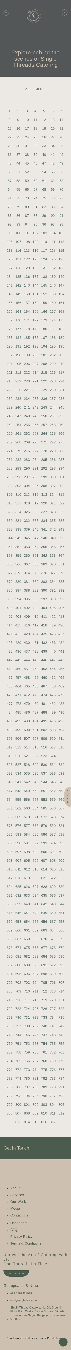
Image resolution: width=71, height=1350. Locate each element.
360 (27, 555)
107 (18, 242)
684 (44, 956)
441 (61, 651)
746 (35, 1035)
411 (44, 616)
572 (44, 817)
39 (36, 155)
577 (27, 826)
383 (44, 582)
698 (44, 974)
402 (27, 608)
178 (27, 329)
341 (44, 529)
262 (27, 433)
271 (44, 442)
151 (35, 294)
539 (61, 773)
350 (61, 538)
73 (27, 198)
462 (61, 677)
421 (10, 634)
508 (35, 738)
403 (35, 608)
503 (53, 730)
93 (18, 224)
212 (18, 372)
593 (44, 843)
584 (27, 834)
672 (61, 939)
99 (10, 233)
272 (53, 442)
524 (53, 756)
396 (35, 599)
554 (10, 799)
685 (53, 956)
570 (27, 817)
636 (53, 895)
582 (10, 834)
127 (10, 268)
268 (18, 442)
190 (10, 346)
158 (35, 303)
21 (61, 128)
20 (53, 128)
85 (10, 216)
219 (18, 381)
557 (35, 799)
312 (35, 494)
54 (44, 172)
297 (27, 477)
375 (35, 573)
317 (18, 503)
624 (10, 887)
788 (35, 1087)
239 (10, 407)
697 (35, 974)
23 (18, 137)
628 (44, 887)
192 (27, 346)
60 (36, 181)
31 (27, 146)
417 (35, 625)
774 (35, 1070)
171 (27, 320)
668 (27, 939)
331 (18, 521)
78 (10, 207)
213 (27, 372)
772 (18, 1070)
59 (27, 181)
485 (18, 712)
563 (27, 808)
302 (10, 486)
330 (10, 521)
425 (44, 634)
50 (10, 172)
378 (61, 573)
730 (18, 1017)
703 (27, 982)
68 (44, 189)
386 (10, 590)
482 (53, 704)
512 (10, 747)
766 (27, 1061)
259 (61, 425)
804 (53, 1104)
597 (18, 852)
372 (10, 573)
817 (53, 1122)
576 (18, 826)
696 (27, 974)
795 (35, 1096)
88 (36, 216)
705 (44, 982)
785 (10, 1087)
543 (35, 782)
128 (18, 268)
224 (61, 381)
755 (53, 1043)
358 (10, 555)
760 (35, 1052)
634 (35, 895)
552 (53, 791)
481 (44, 704)
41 (53, 155)
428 (10, 643)
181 (53, 329)
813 (18, 1122)
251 (53, 416)
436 (18, 651)
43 (10, 163)
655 (35, 921)
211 (9, 372)
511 (61, 738)
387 (18, 590)
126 (61, 259)
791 (61, 1087)
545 (53, 782)
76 (53, 198)
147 (61, 285)
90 (53, 216)
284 (35, 460)
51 (18, 172)
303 (18, 486)
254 (18, 425)
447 (53, 660)
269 (27, 442)
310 (18, 494)
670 (44, 939)
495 (44, 721)
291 (35, 468)
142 (18, 285)
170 (18, 320)
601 (53, 852)
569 (18, 817)
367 (27, 564)
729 (10, 1017)
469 (61, 686)
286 (53, 460)
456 (10, 677)
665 (61, 930)
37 (18, 155)
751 (18, 1043)
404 (44, 608)
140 (61, 277)
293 (53, 468)
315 (61, 494)
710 (27, 991)
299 (44, 477)
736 (10, 1026)
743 (10, 1035)
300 (53, 477)
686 (61, 956)
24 (27, 137)
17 (27, 128)
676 (35, 948)
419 (53, 625)
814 (27, 1122)
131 (44, 268)
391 (53, 590)
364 (61, 555)
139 (53, 277)
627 (35, 887)
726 (44, 1009)
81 (36, 207)
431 (35, 643)
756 (61, 1043)
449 (10, 669)
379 (10, 582)
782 (44, 1078)
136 (27, 277)
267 (10, 442)
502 (44, 730)
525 (61, 756)
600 (44, 852)
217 (61, 372)
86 (18, 216)
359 (18, 555)
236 (44, 399)
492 (18, 721)
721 (61, 1000)
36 (10, 155)
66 (27, 189)
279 (53, 451)
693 (61, 965)
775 (44, 1070)
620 (35, 878)
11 (35, 120)
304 (27, 486)
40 (44, 155)
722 (10, 1009)
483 (61, 704)
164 (27, 311)
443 (18, 660)
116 (35, 250)
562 (18, 808)
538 (53, 773)
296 (18, 477)
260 (10, 433)
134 (10, 277)
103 (44, 233)
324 (18, 512)
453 (44, 669)
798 (61, 1096)
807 (18, 1113)
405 (53, 608)
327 (44, 512)
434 (61, 643)
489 (53, 712)
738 (27, 1026)
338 (18, 529)
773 (27, 1070)
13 (53, 120)
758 (18, 1052)
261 (18, 433)
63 (61, 181)
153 (53, 294)
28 (61, 137)
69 (53, 189)
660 (18, 930)
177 (18, 329)
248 (27, 416)
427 (61, 634)
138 (44, 277)
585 (35, 834)
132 (53, 268)
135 (18, 277)
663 (44, 930)
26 (44, 137)
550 (35, 791)
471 (18, 695)
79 (18, 207)
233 (18, 399)
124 (44, 259)
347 (35, 538)
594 (53, 843)
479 (27, 704)
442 (10, 660)
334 (44, 521)
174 (53, 320)
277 (35, 451)
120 (10, 259)
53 (36, 172)
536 (35, 773)
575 (10, 826)
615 (53, 869)
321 (53, 503)
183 (10, 338)
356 (53, 547)
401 (18, 608)
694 (10, 974)
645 (10, 913)
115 (27, 250)
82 (44, 207)
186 (35, 338)
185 (27, 338)
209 (53, 364)
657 (53, 921)
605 (27, 860)
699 (53, 974)
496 (53, 721)
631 (10, 895)
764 (10, 1061)
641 (35, 904)
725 (35, 1009)
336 (61, 521)
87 (27, 216)
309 (10, 494)
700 (61, 974)
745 (27, 1035)
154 (61, 294)
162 (10, 311)
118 (52, 250)
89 (44, 216)
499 (18, 730)
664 (53, 930)
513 (18, 747)
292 (44, 468)
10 (27, 120)
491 (10, 721)
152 (44, 294)
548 (18, 791)
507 (27, 738)
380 (18, 582)
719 (44, 1000)
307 (53, 486)
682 (27, 956)
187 (44, 338)
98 (61, 224)
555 (18, 799)
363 (53, 555)
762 (53, 1052)
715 (10, 1000)
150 (27, 294)
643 (53, 904)
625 (18, 887)
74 (36, 198)
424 (35, 634)
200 (35, 355)
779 (18, 1078)
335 (53, 521)
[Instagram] (28, 1332)
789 (44, 1087)
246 (10, 416)
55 (53, 172)
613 (35, 869)
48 (53, 163)
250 (44, 416)
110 (44, 242)
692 (53, 965)
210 (61, 364)
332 (27, 521)
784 (61, 1078)
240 (18, 407)
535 (27, 773)
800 (18, 1104)
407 (10, 616)
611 (18, 869)
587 (53, 834)
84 (61, 207)
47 (44, 163)
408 (18, 616)
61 (44, 181)
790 (53, 1087)
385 (61, 582)
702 (18, 982)
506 (18, 738)
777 (61, 1070)
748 (53, 1035)
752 (27, 1043)
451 (27, 669)
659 (10, 930)
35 (61, 146)
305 (35, 486)
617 (10, 878)
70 (61, 189)
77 (61, 198)
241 (27, 407)
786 (18, 1087)
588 (61, 834)
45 (27, 163)
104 (53, 233)
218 (10, 381)
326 (35, 512)
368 (35, 564)
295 (10, 477)
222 (44, 381)
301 (61, 477)
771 (10, 1070)
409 (27, 616)
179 (35, 329)
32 (36, 146)
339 (27, 529)
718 (35, 1000)
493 (27, 721)
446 (44, 660)
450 (18, 669)
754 (44, 1043)
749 (61, 1035)
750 (10, 1043)
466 (35, 686)
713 (53, 991)
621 (44, 878)
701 (10, 982)
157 (27, 303)
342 (53, 529)
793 (18, 1096)
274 (10, 451)
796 (44, 1096)
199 (27, 355)
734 (53, 1017)
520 (18, 756)
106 (10, 242)
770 (61, 1061)
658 (61, 921)
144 (35, 285)
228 (35, 390)
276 (27, 451)
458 (27, 677)
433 (53, 643)
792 (10, 1096)
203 (61, 355)
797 (53, 1096)
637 (61, 895)
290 (27, 468)
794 (27, 1096)
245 (61, 407)
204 (10, 364)
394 (18, 599)
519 (10, 756)
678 (53, 948)
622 (53, 878)
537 (44, 773)
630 (61, 887)
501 (35, 730)
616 (61, 869)
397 (44, 599)
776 (53, 1070)
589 (10, 843)
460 (44, 677)
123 (35, 259)
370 (53, 564)
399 (61, 599)
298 (35, 477)
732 (35, 1017)
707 (61, 982)
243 (44, 407)
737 (18, 1026)
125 (53, 259)
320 (44, 503)
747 (44, 1035)
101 (27, 233)
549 (27, 791)
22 (10, 137)
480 (35, 704)
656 (44, 921)
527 (18, 765)
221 (35, 381)
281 (10, 460)
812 (61, 1113)
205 (18, 364)
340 (35, 529)
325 (27, 512)
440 (53, 651)
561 (10, 808)
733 (44, 1017)
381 (27, 582)
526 (10, 765)
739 (35, 1026)
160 (53, 303)
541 (18, 782)
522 (35, 756)
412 (53, 616)
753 (35, 1043)
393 (10, 599)
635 (44, 895)
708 (10, 991)
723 (18, 1009)
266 (61, 433)
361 (35, 555)
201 (44, 355)
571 (35, 817)
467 (44, 686)
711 (35, 991)
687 (10, 965)
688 (18, 965)
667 (18, 939)
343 (61, 529)
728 (61, 1009)
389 (35, 590)
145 (44, 285)
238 (61, 399)
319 (35, 503)
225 (10, 390)
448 (61, 660)
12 (44, 120)
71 (10, 198)
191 (18, 346)
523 (44, 756)
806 (10, 1113)
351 (10, 547)
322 (61, 503)
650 (53, 913)
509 (44, 738)
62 (53, 181)
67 (36, 189)
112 (61, 242)
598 (27, 852)
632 (18, 895)
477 (10, 704)
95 (36, 224)
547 (10, 791)
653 (18, 921)
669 (35, 939)
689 (27, 965)
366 (18, 564)
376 (44, 573)
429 (18, 643)
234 (27, 399)
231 (61, 390)
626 (27, 887)
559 (53, 799)
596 (10, 852)
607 (44, 860)
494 (35, 721)
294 (61, 468)
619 (27, 878)
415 (18, 625)
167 (53, 311)
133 (61, 268)
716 (18, 1000)
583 (18, 834)
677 (44, 948)
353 (27, 547)
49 (61, 163)
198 (18, 355)
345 (18, 538)
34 (53, 146)
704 (35, 982)
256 (35, 425)
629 (53, 887)
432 (44, 643)
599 (35, 852)
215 (44, 372)
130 (35, 268)
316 (10, 503)
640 (27, 904)
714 (61, 991)
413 (61, 616)
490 (61, 712)
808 (27, 1113)
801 (27, 1104)
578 (35, 826)
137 (35, 277)
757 (10, 1052)
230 (53, 390)
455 (61, 669)
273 (61, 442)
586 (44, 834)
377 (53, 573)
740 (44, 1026)
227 (27, 390)
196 (61, 346)
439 (44, 651)
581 (61, 826)
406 (61, 608)
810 (44, 1113)
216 (53, 372)
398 (53, 599)
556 (27, 799)
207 (35, 364)
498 (10, 730)
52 (27, 172)
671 (53, 939)
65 (18, 189)
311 (27, 494)
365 (10, 564)
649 (44, 913)
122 (27, 259)
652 (10, 921)
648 (35, 913)
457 (18, 677)
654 (27, 921)
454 (53, 669)
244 (53, 407)
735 (61, 1017)
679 (61, 948)
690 (35, 965)
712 (44, 991)
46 (36, 163)
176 (10, 329)
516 (44, 747)
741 (53, 1026)
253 (10, 425)
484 (10, 712)
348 (44, 538)
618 (18, 878)
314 (53, 494)
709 (18, 991)
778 (10, 1078)
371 (61, 564)
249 (35, 416)
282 (18, 460)
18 (36, 128)
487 (35, 712)
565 (44, 808)
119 (61, 250)
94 (27, 224)
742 (61, 1026)
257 (44, 425)
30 (18, 146)
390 (44, 590)
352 (18, 547)
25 (36, 137)
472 (27, 695)
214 (35, 372)
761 (44, 1052)
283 (27, 460)
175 (61, 320)
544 (44, 782)
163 (18, 311)
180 (44, 329)
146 (53, 285)
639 (18, 904)
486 (27, 712)
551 (44, 791)
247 (18, 416)
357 (61, 547)
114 (18, 250)
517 (53, 747)
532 (61, 765)
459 (35, 677)
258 (53, 425)
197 (10, 355)
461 (53, 677)
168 (61, 311)
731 (27, 1017)
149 (18, 294)
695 (18, 974)
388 (27, 590)
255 (27, 425)
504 (61, 730)
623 (61, 878)
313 (44, 494)
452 (35, 669)
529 (35, 765)
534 (18, 773)
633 (27, 895)
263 (35, 433)
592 (35, 843)
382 (35, 582)
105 (61, 233)
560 (61, 799)
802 (35, 1104)
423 (27, 634)
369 (44, 564)
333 (35, 521)
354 (35, 547)
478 (18, 704)
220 (27, 381)
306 (44, 486)
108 (27, 242)
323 (10, 512)
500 (27, 730)
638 (10, 904)
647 (27, 913)
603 (10, 860)
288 (10, 468)
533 (10, 773)
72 (18, 198)
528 (27, 765)
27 (53, 137)
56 (61, 172)
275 (18, 451)
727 (53, 1009)
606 (35, 860)
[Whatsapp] (39, 1332)
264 (44, 433)
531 (53, 765)
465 (27, 686)
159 (44, 303)
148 (10, 294)
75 (44, 198)
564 (35, 808)
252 (61, 416)
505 (10, 738)
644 (61, 904)
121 (18, 259)
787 (27, 1087)
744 (18, 1035)
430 (27, 643)
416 (27, 625)
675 (27, 948)
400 (10, 608)
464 (18, 686)
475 (53, 695)
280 (61, 451)
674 (18, 948)
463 (10, 686)
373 (18, 573)
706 (53, 982)
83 (53, 207)
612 (27, 869)
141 (10, 285)
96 (44, 224)
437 (27, 651)
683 (35, 956)
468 (53, 686)
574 (61, 817)
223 (53, 381)
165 (35, 311)
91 (61, 216)
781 (35, 1078)
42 (61, 155)
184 (18, 338)
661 (27, 930)
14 (61, 120)
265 (53, 433)
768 (44, 1061)
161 (61, 303)
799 (10, 1104)
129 (27, 268)
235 (35, 399)
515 (35, 747)
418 (44, 625)
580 (53, 826)
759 (27, 1052)
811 (52, 1113)
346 (27, 538)
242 (35, 407)
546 (61, 782)
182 (61, 329)
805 (61, 1104)
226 (18, 390)
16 (18, 128)
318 (27, 503)
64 (10, 189)
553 (61, 791)
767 (35, 1061)
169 (10, 320)
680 (10, 956)
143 (27, 285)
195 (53, 346)
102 (35, 233)
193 (35, 346)
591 (27, 843)
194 (44, 346)
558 (44, 799)
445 (35, 660)
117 (44, 250)
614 (44, 869)
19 (44, 128)
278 (44, 451)
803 (44, 1104)
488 (44, 712)
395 (27, 599)
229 (44, 390)
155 (10, 303)
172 (35, 320)
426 (53, 634)
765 (18, 1061)
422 (18, 634)
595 (61, 843)
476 (61, 695)
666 (10, 939)
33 (44, 146)
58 (18, 181)
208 (44, 364)
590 (18, 843)
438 (35, 651)
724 (27, 1009)
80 (27, 207)
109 (35, 242)
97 (53, 224)
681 (18, 956)
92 (10, 224)
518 (61, 747)
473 (35, 695)
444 (27, 660)
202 (53, 355)
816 (44, 1122)
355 (44, 547)
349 (53, 538)
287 (61, 460)
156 (18, 303)
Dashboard (61, 19)
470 (10, 695)
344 (10, 538)
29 (10, 146)
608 (53, 860)
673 (10, 948)
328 (53, 512)
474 (44, 695)
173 (44, 320)
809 (35, 1113)
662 (35, 930)
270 (35, 442)
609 (61, 860)
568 (10, 817)
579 (44, 826)
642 (44, 904)
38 (27, 155)
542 (27, 782)
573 (53, 817)
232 (10, 399)
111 (52, 242)
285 (44, 460)
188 (53, 338)
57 (10, 181)
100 (18, 233)
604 (18, 860)
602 (61, 852)
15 (10, 128)
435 (10, 651)
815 (35, 1122)
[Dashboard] (65, 12)
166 (44, 311)
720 (53, 1000)
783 (53, 1078)
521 (27, 756)
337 (10, 529)
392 (61, 590)
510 (53, 738)
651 (61, 913)
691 (44, 965)
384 (53, 582)
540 (10, 782)
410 (35, 616)
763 (61, 1052)
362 (44, 555)
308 (61, 486)
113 (9, 250)
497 (61, 721)
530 (44, 765)
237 (53, 399)
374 (27, 573)
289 (18, 468)
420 (61, 625)
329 (61, 512)
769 (53, 1061)
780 (27, 1078)
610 (10, 869)
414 (10, 625)
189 (61, 338)
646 (18, 913)
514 (27, 747)
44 (18, 163)
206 (27, 364)
